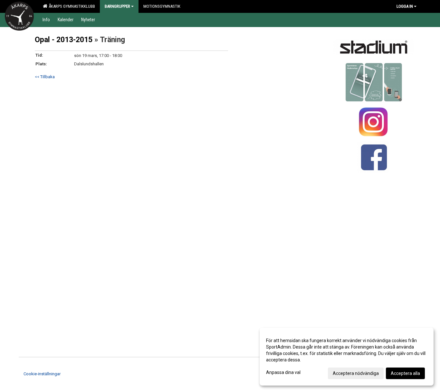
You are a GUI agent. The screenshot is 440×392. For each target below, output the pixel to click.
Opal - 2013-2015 (63, 39)
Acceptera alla (405, 373)
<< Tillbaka (45, 76)
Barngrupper (117, 6)
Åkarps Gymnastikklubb (71, 6)
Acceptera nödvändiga (356, 373)
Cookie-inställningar (42, 373)
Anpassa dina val (283, 372)
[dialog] (347, 357)
